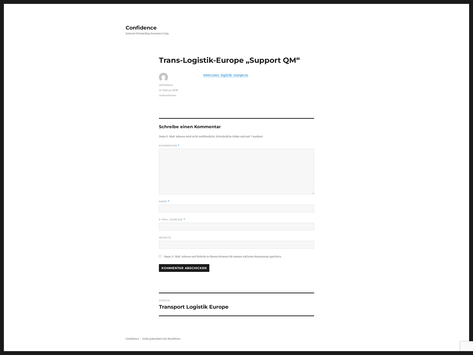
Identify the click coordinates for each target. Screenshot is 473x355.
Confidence (141, 28)
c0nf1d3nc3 (166, 84)
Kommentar (169, 145)
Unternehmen (167, 95)
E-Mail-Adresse (172, 219)
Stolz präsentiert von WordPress (161, 338)
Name (164, 201)
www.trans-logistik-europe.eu (225, 75)
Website (165, 237)
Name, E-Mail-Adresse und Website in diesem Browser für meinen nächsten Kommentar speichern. (223, 256)
